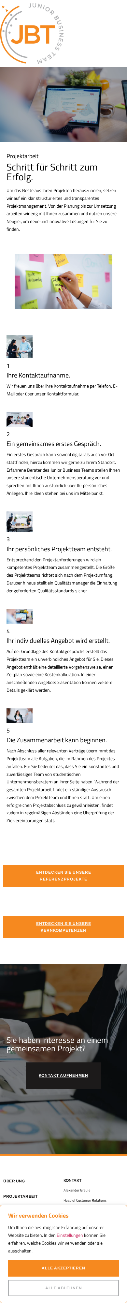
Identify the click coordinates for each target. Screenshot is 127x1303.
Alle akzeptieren (63, 1268)
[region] (63, 1254)
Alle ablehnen (63, 1288)
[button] (125, 33)
